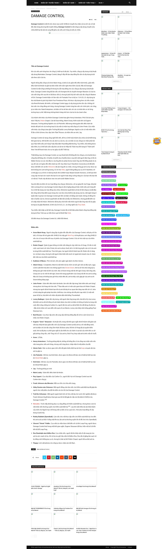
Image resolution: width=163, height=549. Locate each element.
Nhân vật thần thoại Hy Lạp (111, 254)
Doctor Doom (69, 268)
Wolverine (51, 167)
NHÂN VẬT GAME (68, 3)
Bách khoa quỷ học (108, 172)
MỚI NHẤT (105, 12)
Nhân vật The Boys (108, 289)
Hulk (69, 213)
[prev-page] (32, 536)
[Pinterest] (49, 457)
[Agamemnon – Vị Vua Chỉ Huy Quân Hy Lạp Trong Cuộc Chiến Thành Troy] (108, 45)
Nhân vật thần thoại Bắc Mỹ (111, 241)
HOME (36, 3)
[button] (129, 3)
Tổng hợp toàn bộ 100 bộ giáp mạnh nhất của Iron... (124, 153)
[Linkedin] (57, 457)
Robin (42, 120)
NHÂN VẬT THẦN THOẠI (87, 3)
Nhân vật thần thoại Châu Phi (111, 250)
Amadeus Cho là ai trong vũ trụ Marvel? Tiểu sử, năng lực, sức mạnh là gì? (64, 488)
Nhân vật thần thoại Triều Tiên (112, 276)
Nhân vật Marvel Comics (43, 449)
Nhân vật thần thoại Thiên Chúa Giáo (114, 272)
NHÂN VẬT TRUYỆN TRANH (50, 3)
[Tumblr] (66, 457)
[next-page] (35, 536)
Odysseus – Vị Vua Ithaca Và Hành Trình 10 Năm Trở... (125, 33)
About (107, 547)
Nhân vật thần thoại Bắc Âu (111, 237)
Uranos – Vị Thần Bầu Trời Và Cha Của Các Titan (124, 55)
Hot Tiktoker (106, 189)
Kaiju (83, 348)
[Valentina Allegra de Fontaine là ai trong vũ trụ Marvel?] (64, 500)
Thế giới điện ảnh (108, 302)
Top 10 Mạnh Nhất (123, 302)
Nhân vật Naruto (123, 215)
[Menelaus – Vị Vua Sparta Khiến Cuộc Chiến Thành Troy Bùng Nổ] (108, 23)
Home (32, 8)
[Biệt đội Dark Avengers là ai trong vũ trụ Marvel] (86, 500)
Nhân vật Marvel (40, 8)
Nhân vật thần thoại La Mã (111, 259)
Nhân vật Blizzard (108, 202)
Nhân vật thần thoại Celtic (110, 246)
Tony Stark (81, 205)
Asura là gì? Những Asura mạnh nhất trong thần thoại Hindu (108, 109)
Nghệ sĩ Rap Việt (108, 198)
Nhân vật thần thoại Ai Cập (111, 228)
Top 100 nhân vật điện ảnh (111, 311)
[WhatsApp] (53, 457)
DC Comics (122, 185)
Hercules (36, 404)
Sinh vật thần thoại (123, 298)
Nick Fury (71, 235)
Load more (116, 81)
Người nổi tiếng (121, 198)
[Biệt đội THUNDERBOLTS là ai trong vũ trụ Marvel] (41, 500)
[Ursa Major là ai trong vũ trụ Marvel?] (86, 478)
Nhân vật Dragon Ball (109, 211)
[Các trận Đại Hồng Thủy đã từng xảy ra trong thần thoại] (125, 121)
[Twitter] (44, 457)
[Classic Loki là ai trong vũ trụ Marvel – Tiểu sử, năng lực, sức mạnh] (64, 520)
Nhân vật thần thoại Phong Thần (113, 267)
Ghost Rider (39, 358)
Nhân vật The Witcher (109, 293)
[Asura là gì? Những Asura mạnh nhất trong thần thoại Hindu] (108, 99)
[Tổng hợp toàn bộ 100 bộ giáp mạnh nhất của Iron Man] (125, 143)
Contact (130, 547)
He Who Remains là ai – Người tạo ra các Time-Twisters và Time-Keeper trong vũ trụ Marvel (86, 530)
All (122, 12)
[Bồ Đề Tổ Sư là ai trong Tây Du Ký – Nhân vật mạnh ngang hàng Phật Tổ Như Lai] (108, 121)
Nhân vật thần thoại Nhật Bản (112, 263)
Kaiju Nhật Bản (119, 189)
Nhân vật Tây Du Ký (109, 224)
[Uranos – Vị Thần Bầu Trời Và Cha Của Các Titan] (125, 45)
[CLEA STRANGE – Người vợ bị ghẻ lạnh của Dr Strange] (41, 478)
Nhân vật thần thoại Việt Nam (112, 285)
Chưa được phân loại (109, 176)
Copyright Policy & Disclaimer (118, 547)
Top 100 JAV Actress (109, 306)
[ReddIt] (62, 457)
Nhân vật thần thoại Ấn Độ (111, 233)
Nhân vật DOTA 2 (108, 207)
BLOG (100, 3)
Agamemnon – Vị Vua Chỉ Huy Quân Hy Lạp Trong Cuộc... (108, 55)
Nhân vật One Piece (109, 220)
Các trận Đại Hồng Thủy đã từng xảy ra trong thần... (124, 131)
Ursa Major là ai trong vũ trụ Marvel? (86, 486)
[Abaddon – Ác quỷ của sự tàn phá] (125, 67)
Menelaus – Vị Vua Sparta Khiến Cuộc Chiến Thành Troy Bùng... (108, 33)
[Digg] (75, 457)
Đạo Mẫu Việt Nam (108, 180)
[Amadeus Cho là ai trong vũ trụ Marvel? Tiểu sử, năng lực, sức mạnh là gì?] (64, 478)
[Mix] (70, 457)
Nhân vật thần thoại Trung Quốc (113, 280)
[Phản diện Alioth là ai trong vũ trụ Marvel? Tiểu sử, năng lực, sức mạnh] (41, 520)
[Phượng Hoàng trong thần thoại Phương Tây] (108, 67)
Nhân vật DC (122, 202)
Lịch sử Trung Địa (108, 193)
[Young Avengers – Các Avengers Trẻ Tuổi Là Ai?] (125, 99)
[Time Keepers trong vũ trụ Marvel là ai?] (108, 143)
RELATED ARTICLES (38, 467)
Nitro (63, 170)
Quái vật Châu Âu (108, 298)
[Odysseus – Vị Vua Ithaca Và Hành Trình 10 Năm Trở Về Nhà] (125, 23)
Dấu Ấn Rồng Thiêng (109, 185)
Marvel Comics (122, 193)
